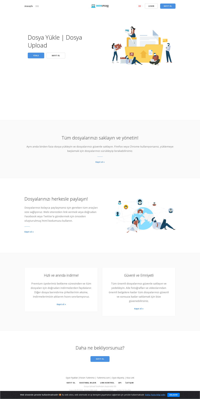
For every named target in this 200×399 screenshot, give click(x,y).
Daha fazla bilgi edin (155, 394)
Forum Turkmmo (87, 377)
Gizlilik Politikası (107, 390)
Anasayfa (28, 6)
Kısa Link (130, 377)
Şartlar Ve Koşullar (124, 390)
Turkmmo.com (103, 377)
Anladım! (173, 395)
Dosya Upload (89, 386)
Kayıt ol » (100, 162)
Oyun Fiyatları (72, 377)
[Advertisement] (100, 86)
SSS (37, 6)
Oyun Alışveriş (118, 377)
